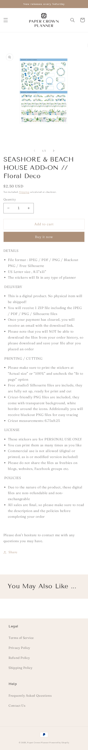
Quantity (9, 199)
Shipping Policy (20, 668)
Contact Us (17, 705)
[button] (5, 20)
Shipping (24, 192)
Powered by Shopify (59, 742)
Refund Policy (19, 658)
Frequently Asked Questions (30, 696)
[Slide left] (34, 150)
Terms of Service (21, 638)
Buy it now (44, 237)
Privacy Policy (19, 648)
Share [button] (13, 552)
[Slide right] (53, 150)
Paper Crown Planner (38, 742)
